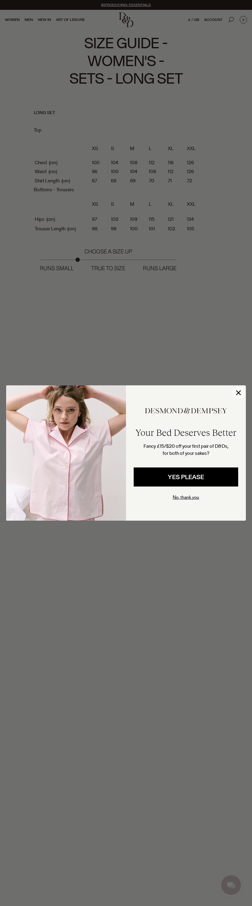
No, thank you (186, 497)
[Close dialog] (238, 393)
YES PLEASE (186, 477)
